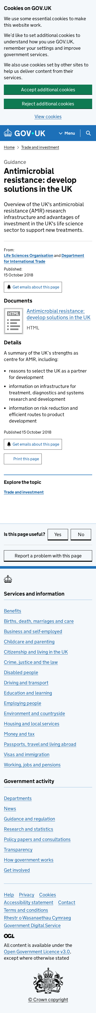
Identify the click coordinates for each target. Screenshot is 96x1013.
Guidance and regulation (29, 819)
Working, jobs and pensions (32, 765)
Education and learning (28, 693)
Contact (66, 902)
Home (9, 147)
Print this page (26, 458)
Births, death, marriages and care (39, 621)
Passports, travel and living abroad (40, 744)
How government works (29, 860)
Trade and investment (40, 147)
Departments (18, 798)
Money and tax (19, 734)
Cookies (47, 895)
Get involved (17, 870)
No (84, 534)
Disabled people (21, 672)
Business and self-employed (33, 631)
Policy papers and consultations (37, 839)
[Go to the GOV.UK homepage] (24, 133)
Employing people (22, 703)
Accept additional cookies (48, 90)
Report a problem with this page (48, 556)
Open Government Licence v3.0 (37, 952)
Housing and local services (31, 724)
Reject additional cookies (48, 104)
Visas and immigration (26, 754)
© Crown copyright (48, 999)
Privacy (26, 895)
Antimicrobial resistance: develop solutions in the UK (58, 314)
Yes (61, 534)
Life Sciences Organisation (28, 255)
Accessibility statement (28, 902)
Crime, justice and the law (31, 662)
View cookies (48, 116)
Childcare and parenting (29, 642)
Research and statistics (28, 829)
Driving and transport (26, 683)
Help (9, 895)
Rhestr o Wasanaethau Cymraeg (37, 918)
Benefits (12, 611)
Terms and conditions (26, 910)
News (10, 808)
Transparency (18, 849)
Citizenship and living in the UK (36, 652)
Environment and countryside (34, 713)
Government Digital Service (32, 925)
